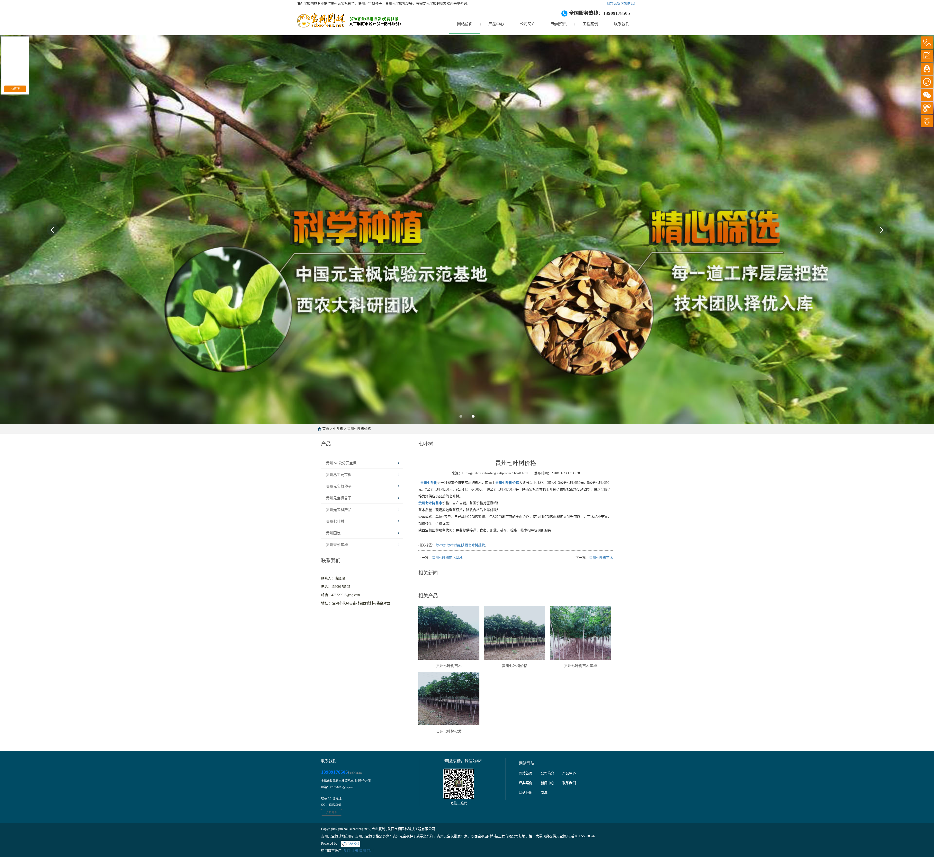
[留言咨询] (927, 56)
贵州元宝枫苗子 (338, 498)
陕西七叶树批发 (473, 545)
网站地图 (525, 793)
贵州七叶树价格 (359, 429)
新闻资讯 (559, 24)
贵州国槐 (333, 533)
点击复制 (378, 829)
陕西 (346, 851)
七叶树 (338, 429)
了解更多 (331, 812)
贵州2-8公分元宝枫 (341, 463)
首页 (325, 429)
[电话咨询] (927, 42)
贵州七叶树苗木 (601, 558)
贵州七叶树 (335, 521)
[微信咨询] (927, 95)
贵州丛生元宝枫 (338, 475)
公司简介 (527, 24)
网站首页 (465, 24)
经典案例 (525, 783)
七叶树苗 (453, 545)
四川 (370, 851)
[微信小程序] (927, 82)
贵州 (362, 851)
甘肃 (354, 851)
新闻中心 (547, 783)
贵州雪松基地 (337, 545)
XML (544, 793)
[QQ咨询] (927, 69)
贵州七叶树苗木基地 (447, 558)
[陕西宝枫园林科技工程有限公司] (349, 24)
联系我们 (621, 24)
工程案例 (590, 24)
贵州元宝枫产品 (338, 510)
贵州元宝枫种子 (338, 486)
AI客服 (15, 89)
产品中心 (496, 24)
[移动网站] (927, 108)
